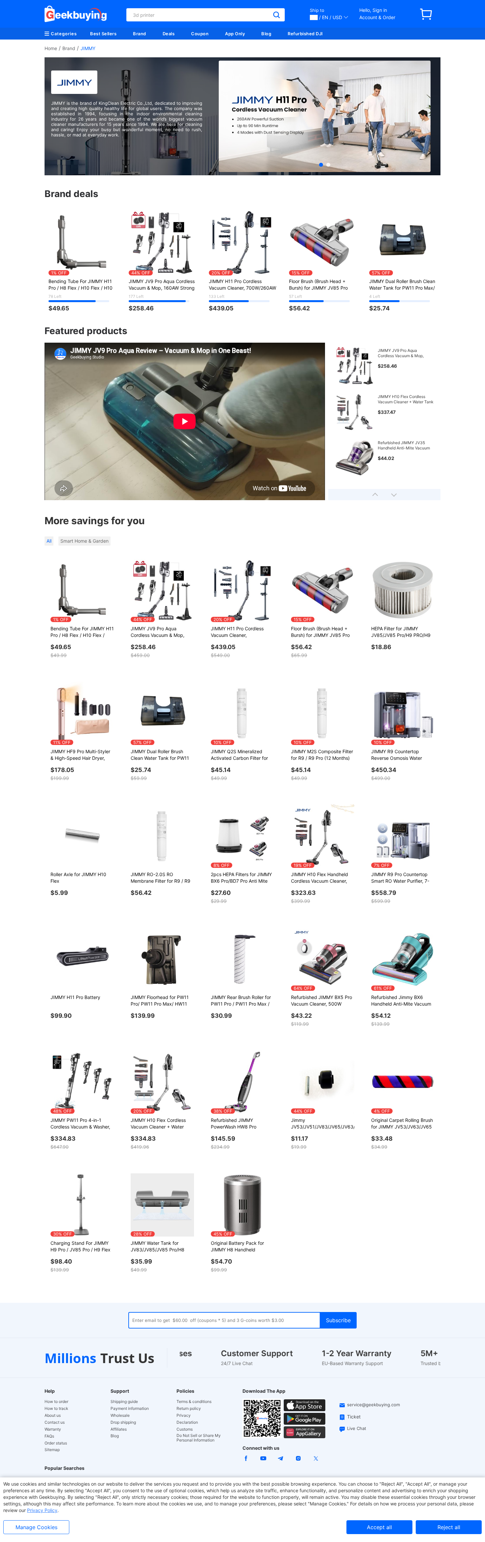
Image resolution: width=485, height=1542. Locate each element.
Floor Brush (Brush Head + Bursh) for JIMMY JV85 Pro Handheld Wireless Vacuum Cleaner (318, 284)
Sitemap (52, 1449)
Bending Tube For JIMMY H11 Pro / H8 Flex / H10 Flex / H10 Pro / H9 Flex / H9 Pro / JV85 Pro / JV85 (80, 284)
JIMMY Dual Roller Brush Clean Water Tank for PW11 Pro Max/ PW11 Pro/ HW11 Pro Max (402, 284)
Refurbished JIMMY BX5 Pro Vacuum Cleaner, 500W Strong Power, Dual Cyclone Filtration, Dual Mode (321, 1000)
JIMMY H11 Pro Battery (75, 997)
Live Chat (356, 1428)
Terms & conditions (194, 1401)
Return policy (189, 1408)
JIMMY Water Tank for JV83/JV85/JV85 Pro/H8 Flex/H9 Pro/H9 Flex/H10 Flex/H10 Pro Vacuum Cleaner (157, 1246)
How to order (56, 1401)
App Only (235, 33)
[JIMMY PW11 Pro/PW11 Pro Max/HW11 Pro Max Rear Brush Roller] (242, 959)
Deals (169, 33)
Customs (185, 1429)
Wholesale (120, 1415)
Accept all (379, 1527)
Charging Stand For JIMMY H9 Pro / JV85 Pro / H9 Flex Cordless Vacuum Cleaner (80, 1246)
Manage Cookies (36, 1527)
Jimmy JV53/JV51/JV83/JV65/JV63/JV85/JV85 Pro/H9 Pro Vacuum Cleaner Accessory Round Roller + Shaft (322, 1123)
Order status (56, 1443)
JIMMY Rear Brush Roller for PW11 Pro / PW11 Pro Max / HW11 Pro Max (241, 1000)
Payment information (130, 1408)
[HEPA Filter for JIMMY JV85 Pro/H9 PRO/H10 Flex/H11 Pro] (403, 590)
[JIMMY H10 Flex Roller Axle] (82, 836)
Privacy (184, 1415)
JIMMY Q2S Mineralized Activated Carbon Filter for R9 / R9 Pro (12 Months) (239, 755)
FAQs (49, 1436)
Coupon (200, 33)
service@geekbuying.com (373, 1404)
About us (53, 1415)
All (49, 541)
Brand (139, 33)
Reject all (448, 1527)
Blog (266, 33)
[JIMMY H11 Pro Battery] (82, 959)
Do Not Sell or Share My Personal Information (199, 1437)
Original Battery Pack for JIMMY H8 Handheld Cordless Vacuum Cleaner (238, 1246)
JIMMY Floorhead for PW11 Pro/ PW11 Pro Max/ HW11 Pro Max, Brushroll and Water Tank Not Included (162, 1000)
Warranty (53, 1429)
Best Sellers (103, 33)
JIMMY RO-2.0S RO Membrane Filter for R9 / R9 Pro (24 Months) (160, 877)
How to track (56, 1408)
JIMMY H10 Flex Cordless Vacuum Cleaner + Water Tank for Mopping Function (406, 399)
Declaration (187, 1422)
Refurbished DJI (305, 33)
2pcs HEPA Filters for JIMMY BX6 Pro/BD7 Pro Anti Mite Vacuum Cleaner (241, 877)
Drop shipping (123, 1422)
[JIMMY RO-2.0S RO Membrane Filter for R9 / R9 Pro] (162, 836)
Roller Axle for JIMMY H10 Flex (78, 877)
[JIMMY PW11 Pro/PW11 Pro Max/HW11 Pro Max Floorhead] (162, 959)
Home (51, 48)
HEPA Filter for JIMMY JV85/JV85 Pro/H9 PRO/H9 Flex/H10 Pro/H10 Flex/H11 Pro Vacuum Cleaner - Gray (401, 632)
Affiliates (119, 1429)
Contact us (55, 1422)
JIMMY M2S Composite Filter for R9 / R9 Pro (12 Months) (322, 755)
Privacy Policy (42, 1510)
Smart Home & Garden (84, 541)
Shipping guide (124, 1401)
